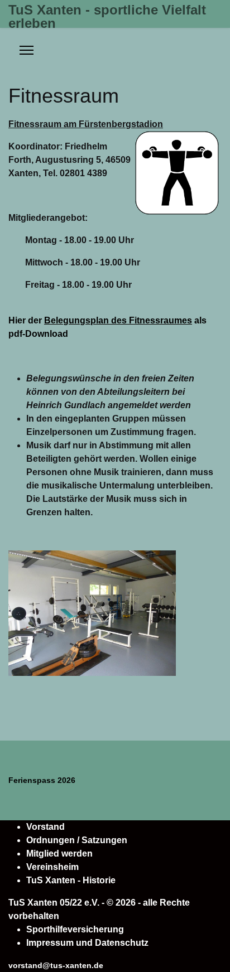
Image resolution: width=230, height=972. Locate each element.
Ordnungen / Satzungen (76, 840)
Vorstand (45, 826)
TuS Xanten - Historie (71, 880)
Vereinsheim (52, 867)
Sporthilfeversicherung (75, 929)
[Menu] (26, 50)
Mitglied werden (59, 853)
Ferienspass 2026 (41, 780)
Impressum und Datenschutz (87, 942)
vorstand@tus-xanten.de (55, 965)
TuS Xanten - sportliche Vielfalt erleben (107, 16)
